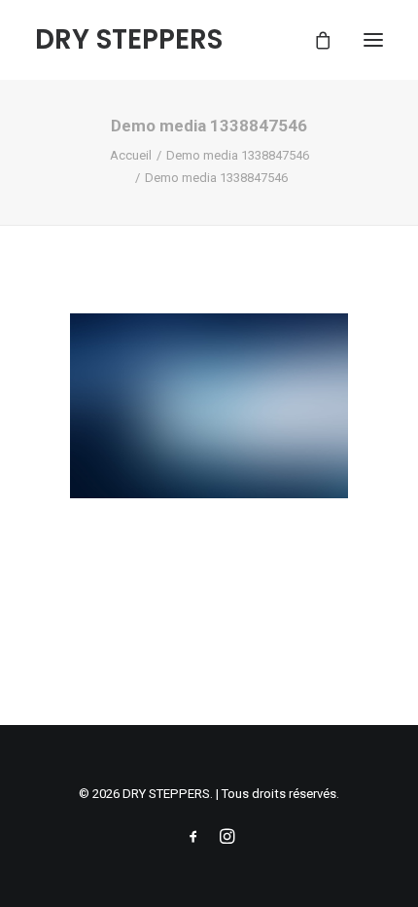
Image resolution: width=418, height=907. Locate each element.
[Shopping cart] (313, 40)
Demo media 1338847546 (237, 155)
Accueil (131, 155)
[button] (373, 40)
